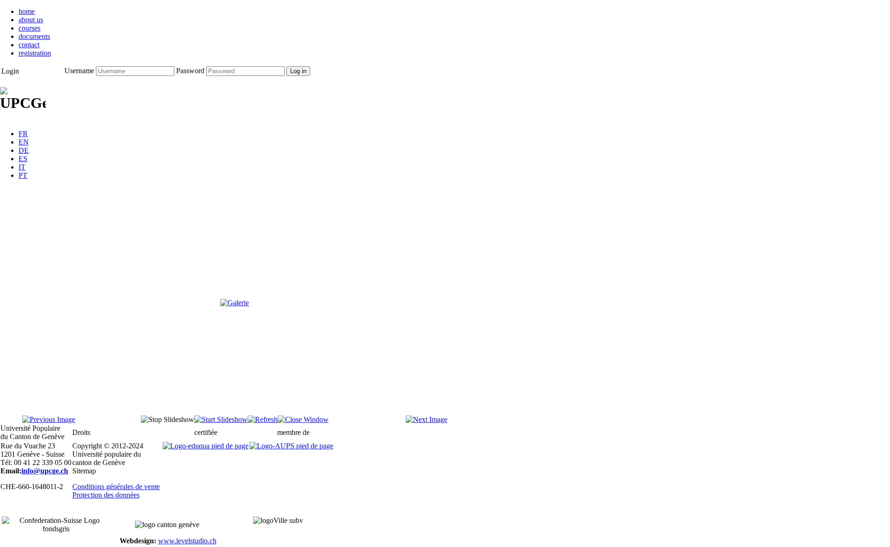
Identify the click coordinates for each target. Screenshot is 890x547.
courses (29, 28)
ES (23, 159)
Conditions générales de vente (116, 486)
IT (22, 167)
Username (79, 71)
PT (23, 175)
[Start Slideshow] (221, 419)
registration (35, 53)
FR (23, 134)
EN (24, 142)
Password (190, 71)
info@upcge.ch (44, 471)
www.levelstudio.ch (187, 541)
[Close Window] (303, 419)
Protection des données (106, 495)
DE (24, 150)
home (27, 11)
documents (34, 36)
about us (31, 20)
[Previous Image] (48, 419)
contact (29, 45)
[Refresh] (263, 419)
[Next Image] (426, 419)
